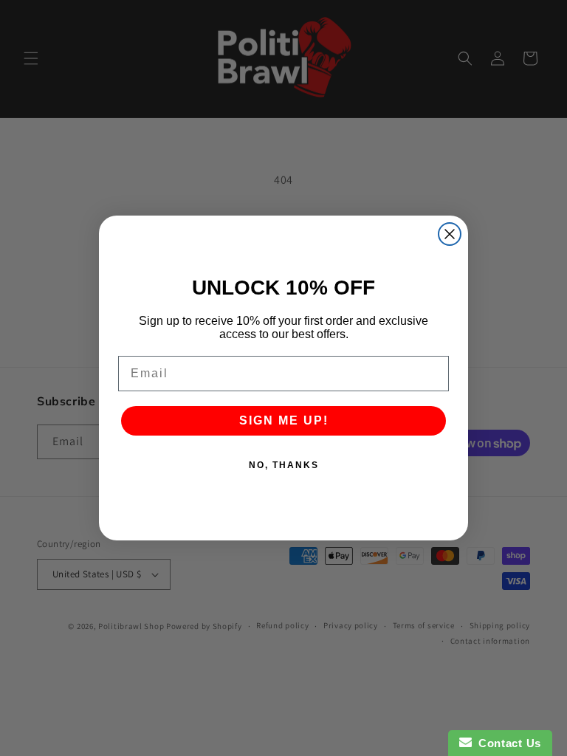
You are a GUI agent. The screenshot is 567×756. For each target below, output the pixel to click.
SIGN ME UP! (284, 420)
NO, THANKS (284, 465)
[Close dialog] (450, 234)
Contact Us (506, 743)
